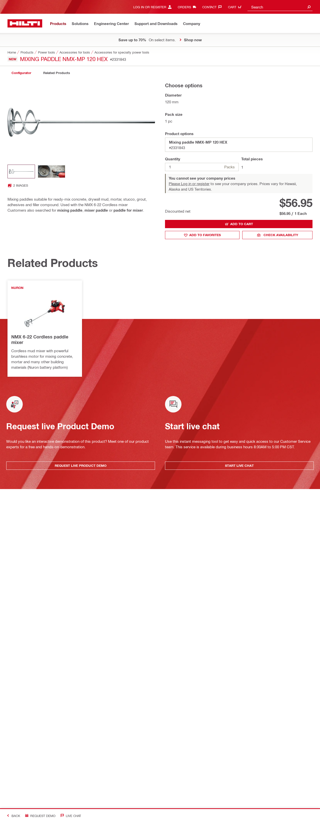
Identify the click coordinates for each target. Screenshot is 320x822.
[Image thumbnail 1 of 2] (21, 171)
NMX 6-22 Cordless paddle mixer (39, 339)
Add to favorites (205, 235)
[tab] (21, 73)
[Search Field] (309, 7)
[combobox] (280, 7)
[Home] (25, 23)
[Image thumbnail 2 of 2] (51, 171)
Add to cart (241, 224)
